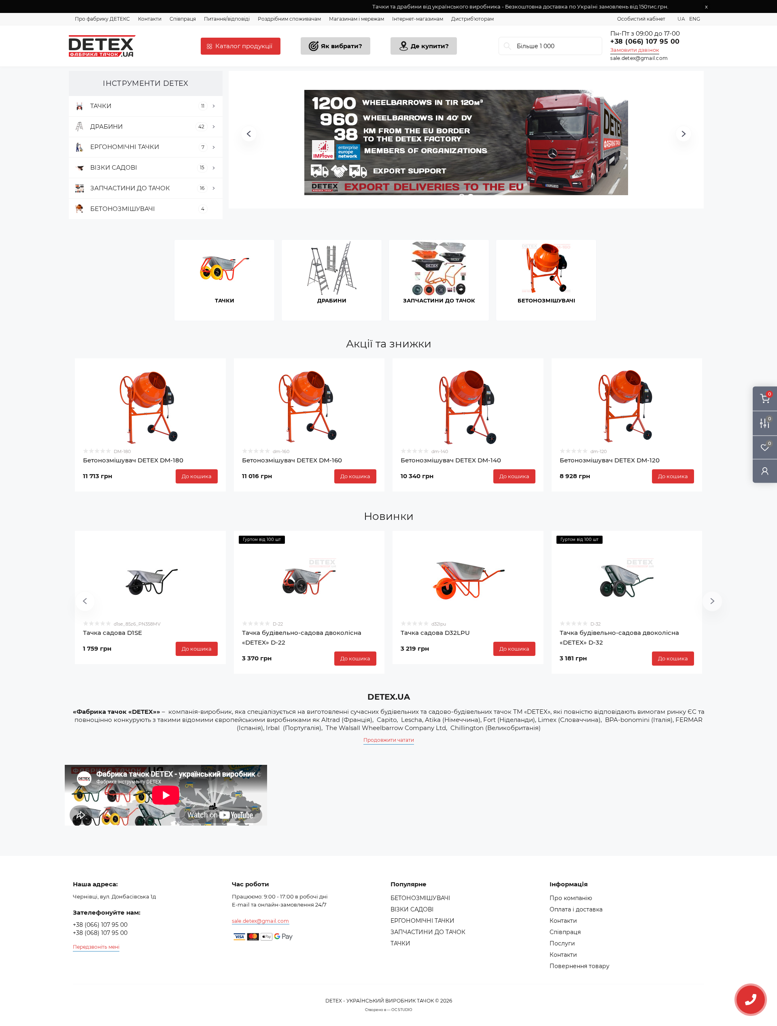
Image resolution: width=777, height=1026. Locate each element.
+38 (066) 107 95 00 (645, 41)
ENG (694, 19)
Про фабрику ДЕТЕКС (102, 19)
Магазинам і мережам (356, 19)
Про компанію (571, 898)
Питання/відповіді (227, 19)
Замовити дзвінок (634, 50)
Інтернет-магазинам (417, 19)
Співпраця (183, 19)
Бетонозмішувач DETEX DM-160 (292, 460)
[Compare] (214, 386)
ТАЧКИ (400, 943)
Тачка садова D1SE (112, 632)
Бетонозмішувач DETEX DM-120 (610, 460)
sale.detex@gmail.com (639, 58)
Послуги (562, 943)
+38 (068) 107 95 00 (100, 933)
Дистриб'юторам (472, 19)
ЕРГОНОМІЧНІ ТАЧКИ (422, 920)
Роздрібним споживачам (289, 19)
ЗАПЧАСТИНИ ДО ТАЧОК (428, 932)
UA (681, 19)
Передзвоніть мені (96, 947)
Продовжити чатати (388, 740)
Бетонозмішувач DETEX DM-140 (451, 460)
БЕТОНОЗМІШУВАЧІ (420, 898)
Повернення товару (579, 966)
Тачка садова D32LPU (435, 632)
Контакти (149, 19)
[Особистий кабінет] (765, 471)
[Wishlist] (214, 370)
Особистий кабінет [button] (641, 19)
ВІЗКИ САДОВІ (412, 909)
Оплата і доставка (576, 909)
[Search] (507, 46)
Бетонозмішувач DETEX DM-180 (133, 460)
